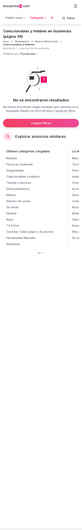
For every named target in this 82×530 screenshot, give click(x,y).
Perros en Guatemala (19, 164)
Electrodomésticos (18, 188)
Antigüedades (15, 170)
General (11, 213)
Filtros (71, 18)
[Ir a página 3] (43, 253)
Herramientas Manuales (21, 237)
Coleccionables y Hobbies (19, 44)
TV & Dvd (12, 225)
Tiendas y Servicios (18, 182)
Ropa (9, 219)
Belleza (11, 195)
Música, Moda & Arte (46, 41)
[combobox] (21, 54)
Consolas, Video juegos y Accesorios (30, 231)
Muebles (11, 158)
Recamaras (13, 244)
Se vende (12, 207)
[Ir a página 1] (38, 253)
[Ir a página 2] (41, 253)
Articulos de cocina (18, 201)
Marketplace (22, 41)
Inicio (6, 41)
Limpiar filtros (41, 123)
